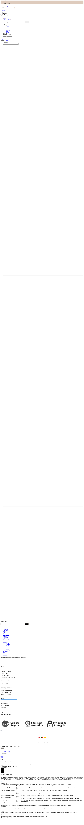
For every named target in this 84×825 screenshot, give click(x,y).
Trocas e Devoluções (6, 689)
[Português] (42, 738)
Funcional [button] (3, 802)
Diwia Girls (5, 637)
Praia (7, 31)
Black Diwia (5, 630)
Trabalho (7, 32)
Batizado (7, 26)
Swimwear (5, 651)
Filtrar (27, 624)
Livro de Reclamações (6, 696)
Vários (4, 653)
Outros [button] (2, 813)
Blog (2, 712)
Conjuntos (5, 636)
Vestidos (5, 655)
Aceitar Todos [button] (14, 766)
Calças (4, 632)
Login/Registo (4, 703)
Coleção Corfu (6, 635)
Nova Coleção (6, 639)
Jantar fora (8, 30)
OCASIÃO (5, 25)
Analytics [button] (2, 810)
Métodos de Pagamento (7, 690)
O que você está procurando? (7, 21)
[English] (39, 738)
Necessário (4, 782)
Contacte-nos (4, 702)
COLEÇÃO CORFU (7, 36)
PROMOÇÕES (6, 650)
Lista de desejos (5, 705)
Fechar (2, 756)
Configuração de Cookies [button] (6, 766)
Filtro (2, 39)
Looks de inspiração (6, 714)
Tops (4, 652)
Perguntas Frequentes (6, 687)
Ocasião (4, 642)
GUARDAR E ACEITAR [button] (6, 817)
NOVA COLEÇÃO (7, 33)
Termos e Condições (6, 694)
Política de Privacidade (6, 692)
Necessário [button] (3, 780)
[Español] (44, 738)
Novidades (5, 640)
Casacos (5, 633)
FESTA (4, 24)
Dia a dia (8, 29)
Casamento (8, 27)
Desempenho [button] (3, 806)
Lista (7, 40)
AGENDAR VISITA (7, 34)
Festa (4, 638)
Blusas (4, 631)
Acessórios (5, 629)
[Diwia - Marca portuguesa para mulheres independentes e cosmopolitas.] (2, 7)
